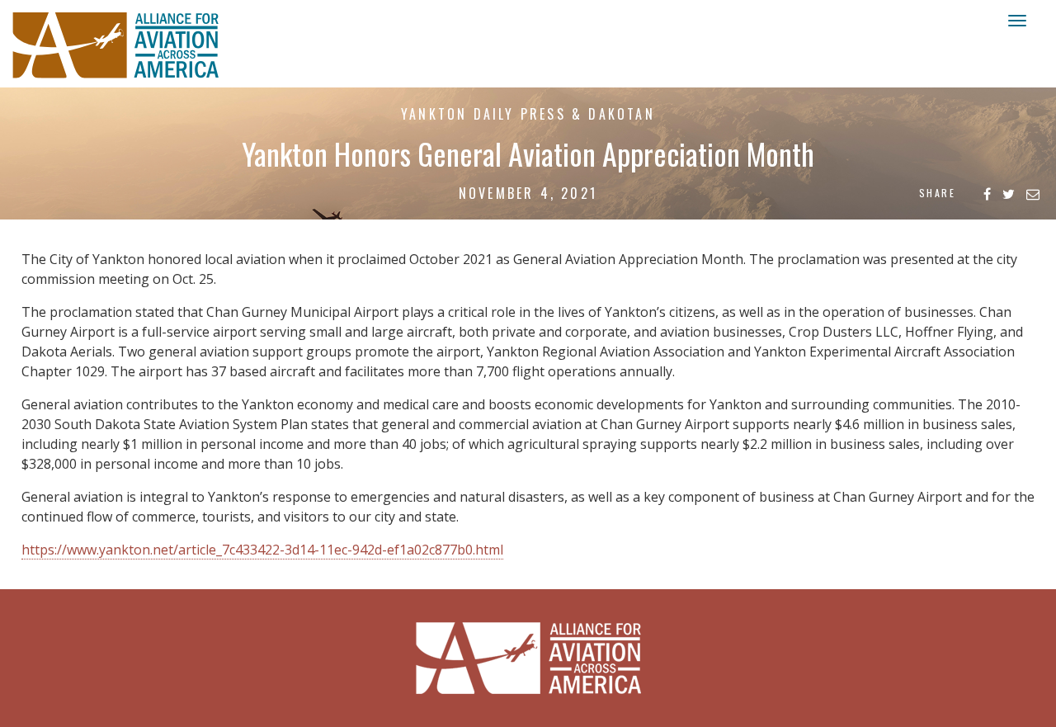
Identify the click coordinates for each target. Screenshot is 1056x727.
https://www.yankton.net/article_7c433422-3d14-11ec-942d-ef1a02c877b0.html (262, 550)
